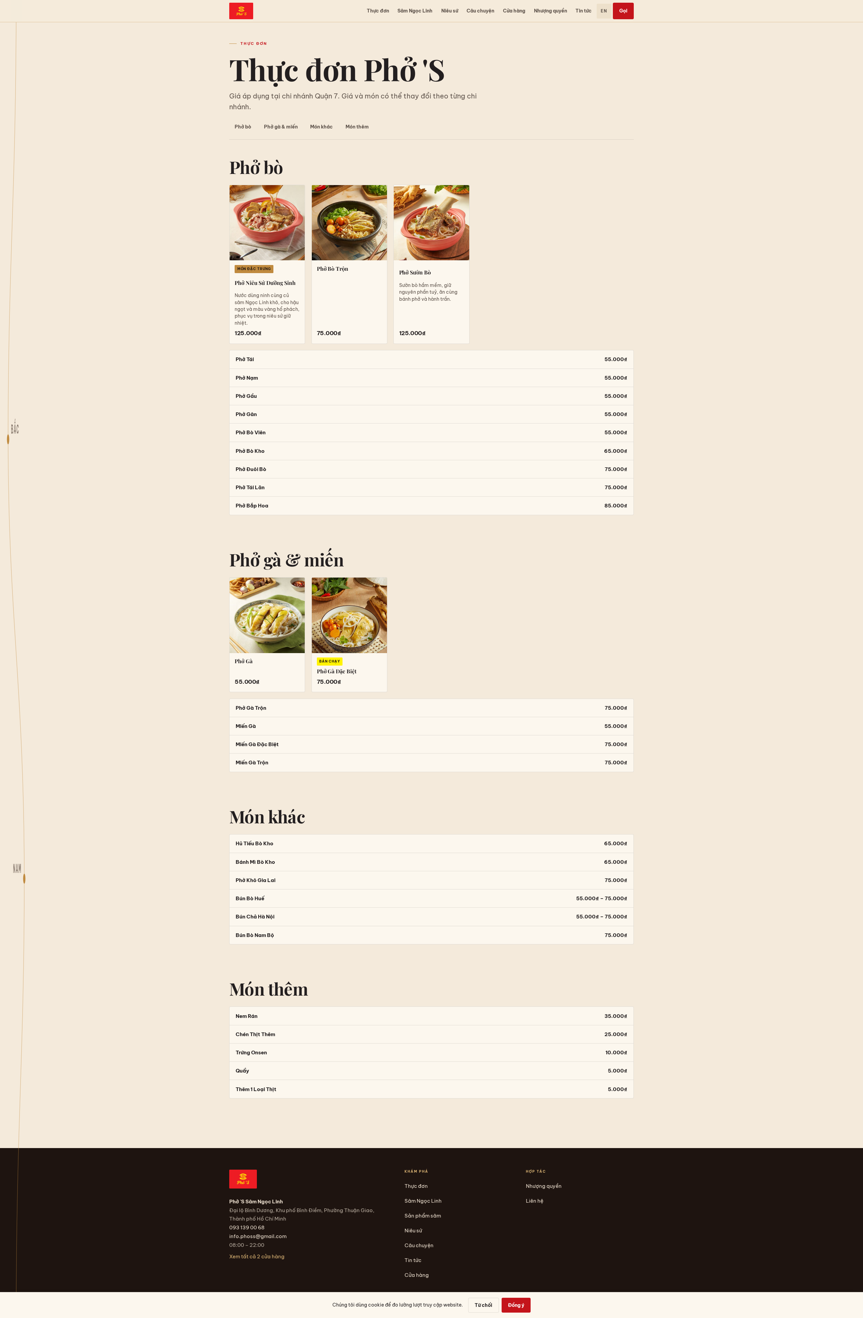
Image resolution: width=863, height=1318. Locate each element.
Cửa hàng (514, 11)
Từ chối (483, 1305)
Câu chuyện (480, 11)
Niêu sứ (449, 11)
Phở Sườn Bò (415, 272)
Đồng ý (516, 1305)
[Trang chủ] (241, 11)
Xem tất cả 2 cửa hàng (257, 1256)
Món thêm (357, 127)
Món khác (321, 127)
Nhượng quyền (550, 11)
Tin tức (583, 11)
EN (604, 10)
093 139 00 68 (247, 1227)
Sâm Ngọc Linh (415, 11)
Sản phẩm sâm (423, 1215)
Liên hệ (534, 1201)
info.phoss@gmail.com (258, 1236)
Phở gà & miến (281, 127)
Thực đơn (378, 11)
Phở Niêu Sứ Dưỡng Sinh (265, 282)
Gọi (623, 11)
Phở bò (243, 127)
